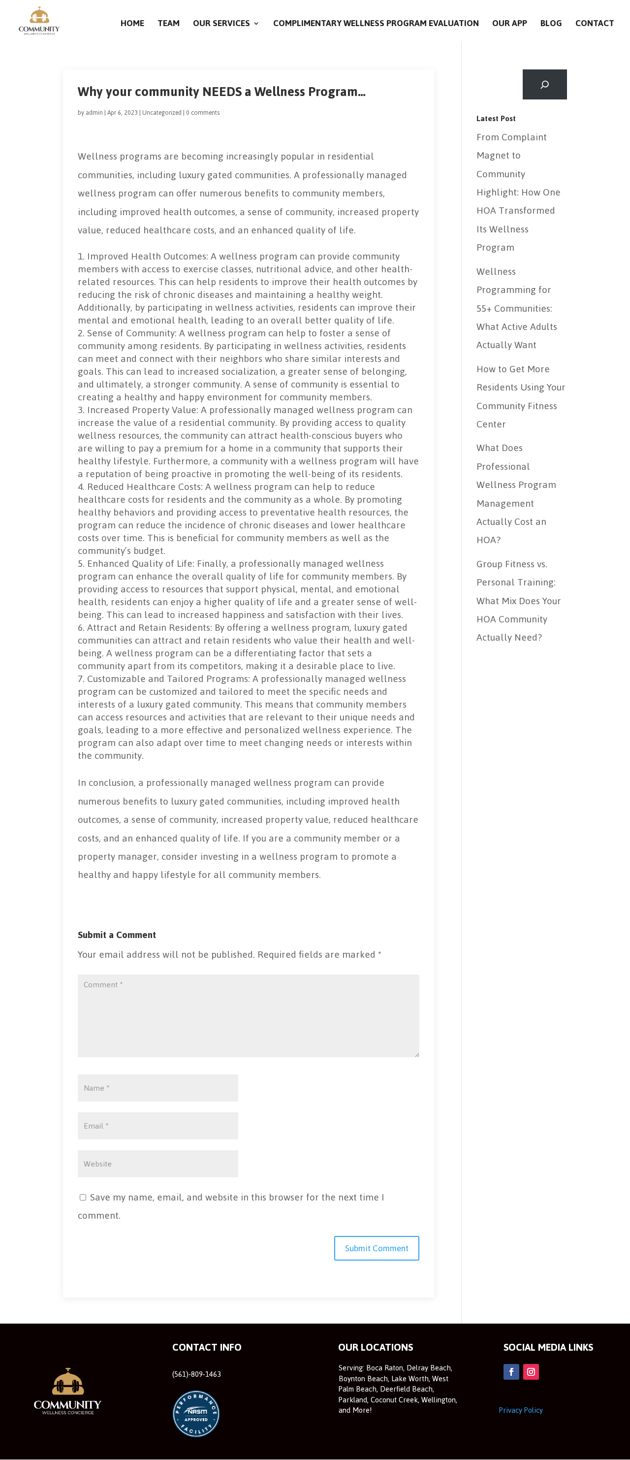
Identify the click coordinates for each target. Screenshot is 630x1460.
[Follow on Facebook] (511, 1372)
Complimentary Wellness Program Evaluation (376, 26)
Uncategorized (162, 113)
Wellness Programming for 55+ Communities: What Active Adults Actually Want (516, 308)
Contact (594, 26)
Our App (509, 26)
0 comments (203, 113)
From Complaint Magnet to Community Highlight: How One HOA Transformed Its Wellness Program (518, 192)
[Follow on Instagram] (531, 1372)
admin (94, 113)
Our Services (221, 26)
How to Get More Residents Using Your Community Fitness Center (521, 396)
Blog (551, 26)
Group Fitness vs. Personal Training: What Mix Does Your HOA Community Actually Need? (518, 601)
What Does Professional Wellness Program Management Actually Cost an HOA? (516, 494)
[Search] (545, 84)
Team (169, 26)
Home (132, 26)
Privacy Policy (521, 1410)
